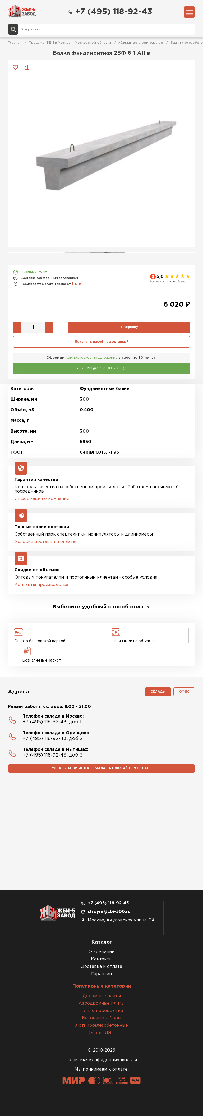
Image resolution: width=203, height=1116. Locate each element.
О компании (101, 952)
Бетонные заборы (101, 1018)
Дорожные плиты (101, 996)
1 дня (77, 284)
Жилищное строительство (140, 42)
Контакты (101, 959)
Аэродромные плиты (101, 1003)
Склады (158, 691)
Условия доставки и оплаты (45, 542)
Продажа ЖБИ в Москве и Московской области (70, 42)
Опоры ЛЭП (102, 1033)
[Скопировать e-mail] (124, 368)
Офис (184, 691)
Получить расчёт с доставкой (101, 341)
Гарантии (101, 974)
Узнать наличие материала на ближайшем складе (101, 768)
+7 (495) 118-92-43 (113, 12)
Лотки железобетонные (101, 1026)
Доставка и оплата (101, 967)
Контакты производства (41, 585)
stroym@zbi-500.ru (109, 912)
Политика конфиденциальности (101, 1060)
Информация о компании (42, 499)
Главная (14, 42)
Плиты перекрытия (101, 1011)
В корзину (129, 327)
